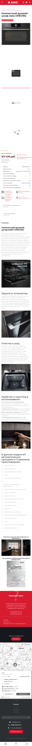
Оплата (16, 707)
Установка (16, 712)
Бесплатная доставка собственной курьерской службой (8, 197)
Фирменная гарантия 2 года (24, 192)
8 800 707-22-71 (21, 158)
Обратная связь (16, 613)
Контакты (16, 699)
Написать (16, 639)
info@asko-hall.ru (16, 722)
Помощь (16, 704)
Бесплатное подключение (8, 192)
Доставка (16, 709)
